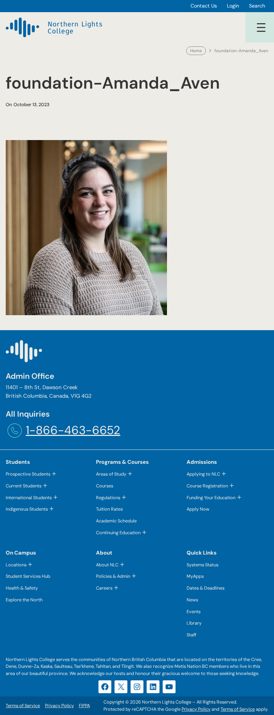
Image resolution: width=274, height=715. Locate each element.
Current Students (23, 486)
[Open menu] (261, 27)
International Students (29, 498)
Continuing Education (118, 533)
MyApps (195, 576)
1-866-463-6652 (73, 430)
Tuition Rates (109, 509)
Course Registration (207, 486)
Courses (104, 486)
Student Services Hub (28, 576)
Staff (191, 635)
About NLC (107, 565)
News (192, 600)
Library (194, 623)
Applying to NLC (203, 474)
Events (194, 612)
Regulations (108, 498)
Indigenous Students (27, 509)
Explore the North (24, 600)
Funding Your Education (211, 498)
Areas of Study (111, 474)
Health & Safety (22, 588)
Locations (16, 565)
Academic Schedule (116, 521)
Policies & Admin (113, 576)
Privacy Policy (196, 709)
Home (196, 51)
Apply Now (198, 509)
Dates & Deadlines (205, 588)
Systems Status (202, 565)
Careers (104, 588)
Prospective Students (28, 474)
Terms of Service (237, 709)
